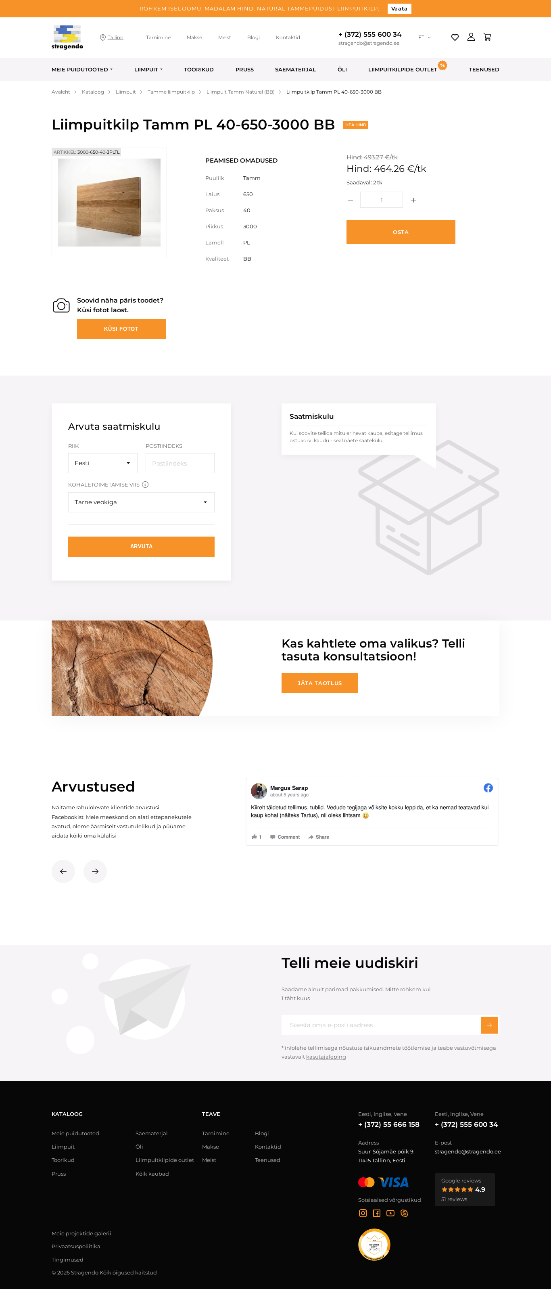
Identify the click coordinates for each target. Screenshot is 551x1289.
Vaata (399, 8)
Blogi (253, 37)
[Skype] (404, 1214)
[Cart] (487, 37)
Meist (224, 37)
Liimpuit (146, 69)
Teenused (484, 69)
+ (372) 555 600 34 (370, 34)
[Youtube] (390, 1214)
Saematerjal (295, 69)
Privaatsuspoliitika (76, 1246)
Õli (342, 69)
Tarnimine (158, 37)
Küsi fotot (121, 329)
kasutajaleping (326, 1056)
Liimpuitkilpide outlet (165, 1160)
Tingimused (67, 1259)
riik (73, 446)
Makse (194, 37)
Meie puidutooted (80, 69)
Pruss (245, 69)
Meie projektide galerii (81, 1233)
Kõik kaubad (152, 1173)
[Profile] (471, 37)
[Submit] (489, 1025)
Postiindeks (164, 446)
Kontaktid (288, 37)
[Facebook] (377, 1214)
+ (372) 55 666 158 (389, 1124)
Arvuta (141, 546)
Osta (401, 232)
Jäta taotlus (320, 683)
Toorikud (199, 69)
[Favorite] (455, 37)
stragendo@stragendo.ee (368, 43)
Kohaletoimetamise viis (104, 484)
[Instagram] (363, 1214)
